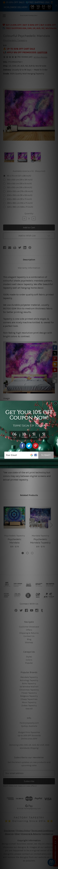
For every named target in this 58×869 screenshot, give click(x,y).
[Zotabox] (56, 465)
